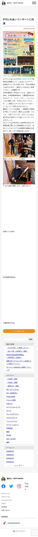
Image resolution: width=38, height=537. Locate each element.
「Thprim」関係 (11, 382)
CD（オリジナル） (13, 389)
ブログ (3, 503)
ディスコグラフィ (12, 414)
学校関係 (9, 428)
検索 (30, 339)
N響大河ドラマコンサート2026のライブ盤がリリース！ (18, 362)
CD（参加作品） (12, 393)
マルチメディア (11, 417)
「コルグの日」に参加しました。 (18, 348)
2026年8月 (10, 451)
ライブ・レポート (12, 424)
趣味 (7, 442)
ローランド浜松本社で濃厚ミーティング (18, 368)
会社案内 (4, 507)
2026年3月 (10, 462)
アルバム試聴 (11, 400)
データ (8, 410)
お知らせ (9, 403)
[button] (19, 146)
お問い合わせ (5, 510)
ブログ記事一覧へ (19, 331)
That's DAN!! (10, 396)
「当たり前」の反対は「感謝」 (17, 351)
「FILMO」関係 (11, 379)
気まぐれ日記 (11, 439)
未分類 (8, 435)
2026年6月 (10, 455)
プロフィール (5, 497)
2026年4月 (10, 458)
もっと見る (18, 465)
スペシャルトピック (13, 407)
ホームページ (5, 493)
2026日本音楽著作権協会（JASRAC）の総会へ (15, 356)
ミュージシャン (11, 421)
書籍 (7, 432)
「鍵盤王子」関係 (12, 386)
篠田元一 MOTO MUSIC (15, 3)
